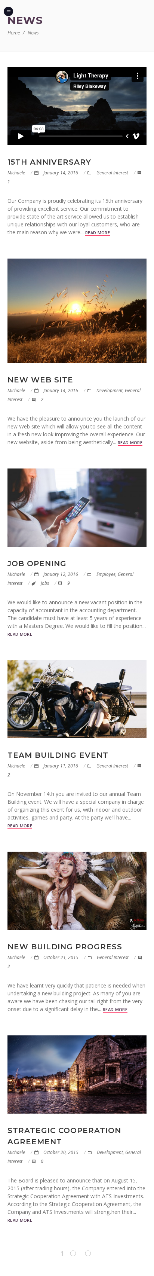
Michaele (16, 173)
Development (109, 390)
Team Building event (57, 755)
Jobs (45, 583)
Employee (106, 574)
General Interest (112, 173)
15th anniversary (49, 162)
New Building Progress (64, 946)
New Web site (40, 379)
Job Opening (37, 563)
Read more (97, 232)
